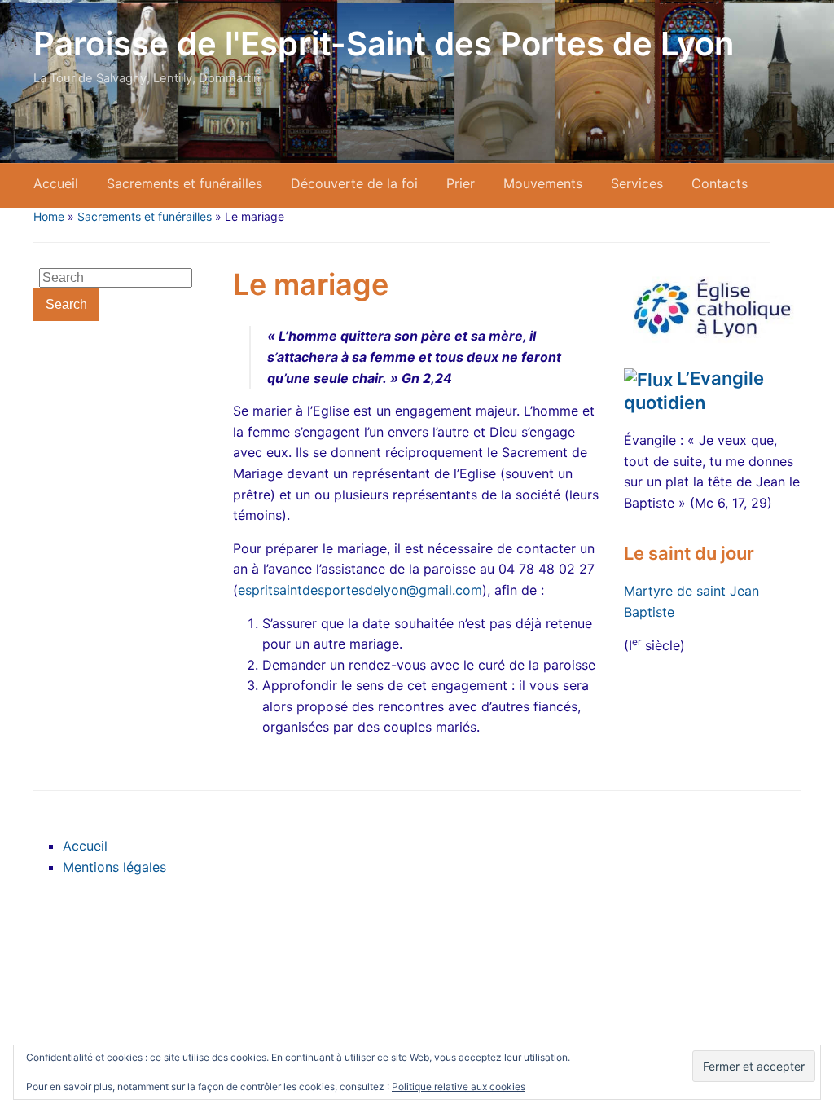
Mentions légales (114, 867)
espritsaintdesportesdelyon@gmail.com (360, 590)
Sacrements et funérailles (184, 183)
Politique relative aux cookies (458, 1086)
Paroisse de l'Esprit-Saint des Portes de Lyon (383, 44)
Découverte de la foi (354, 183)
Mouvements (542, 183)
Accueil (55, 183)
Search (66, 304)
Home (48, 216)
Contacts (719, 183)
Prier (460, 183)
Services (637, 183)
